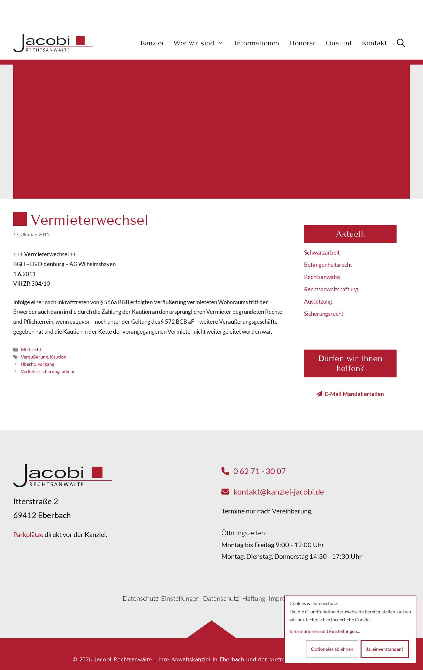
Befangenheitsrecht (328, 264)
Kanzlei (152, 43)
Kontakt (374, 43)
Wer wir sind (193, 43)
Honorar (302, 43)
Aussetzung (318, 301)
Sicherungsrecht (323, 313)
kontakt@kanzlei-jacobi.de (278, 491)
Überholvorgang (37, 364)
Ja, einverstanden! (384, 649)
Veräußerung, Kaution (43, 356)
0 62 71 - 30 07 (259, 471)
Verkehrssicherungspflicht (48, 371)
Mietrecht (31, 349)
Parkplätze (28, 534)
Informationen (256, 43)
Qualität (339, 43)
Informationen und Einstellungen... (324, 631)
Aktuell (349, 234)
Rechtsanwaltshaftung (331, 289)
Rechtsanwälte (322, 276)
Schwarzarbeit (322, 252)
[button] (401, 43)
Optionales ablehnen (332, 649)
